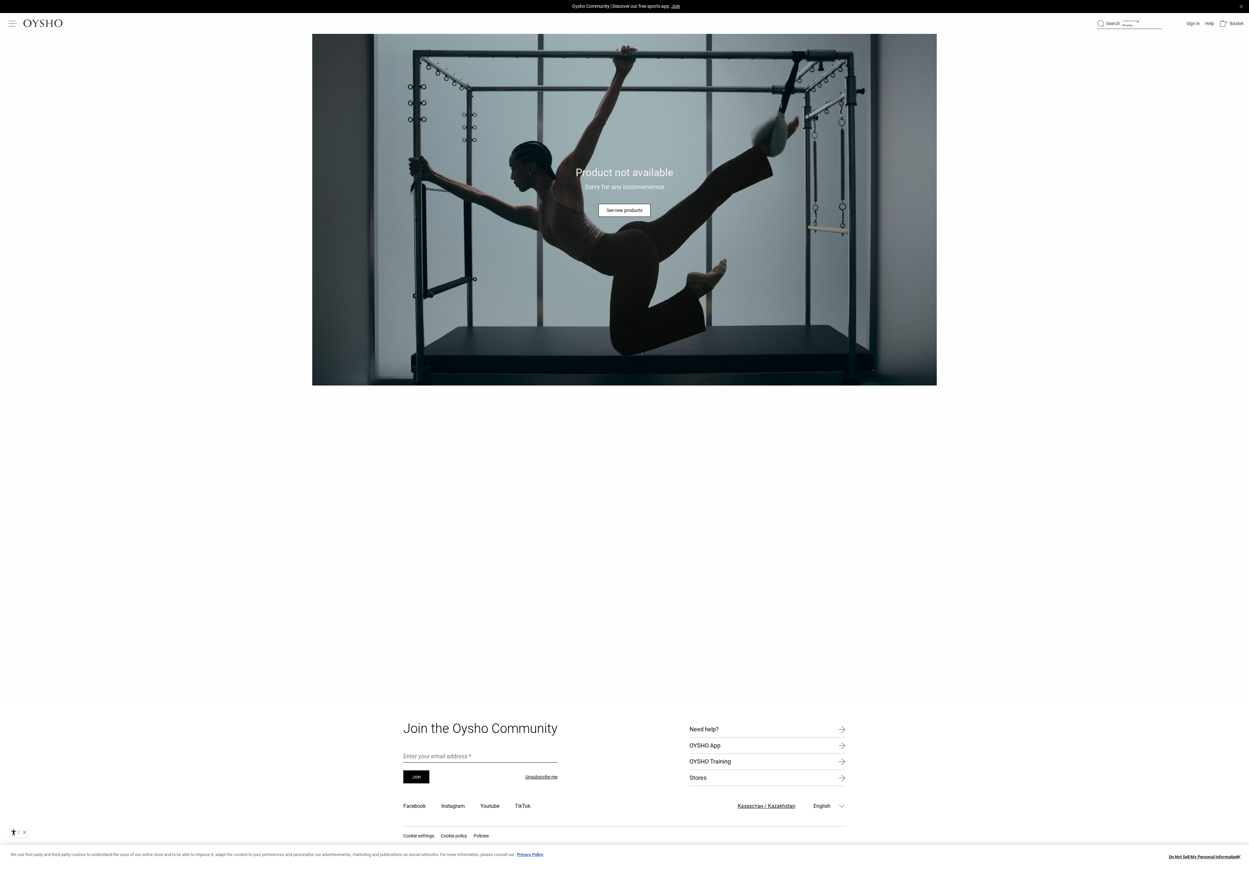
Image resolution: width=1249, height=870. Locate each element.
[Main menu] (13, 23)
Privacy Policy (530, 854)
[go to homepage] (42, 23)
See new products (624, 210)
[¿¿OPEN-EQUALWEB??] (19, 832)
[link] (1192, 23)
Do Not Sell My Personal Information (1203, 856)
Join (416, 776)
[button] (1231, 24)
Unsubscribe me (541, 776)
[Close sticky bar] (1241, 6)
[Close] (1238, 857)
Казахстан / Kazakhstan (766, 806)
